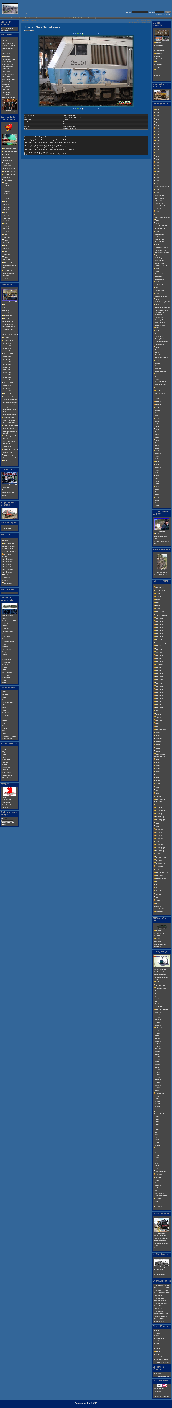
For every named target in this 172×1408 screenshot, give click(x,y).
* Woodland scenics (8, 702)
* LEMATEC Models (8, 641)
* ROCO (4, 626)
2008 (157, 293)
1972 (157, 116)
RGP (157, 775)
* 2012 (6, 202)
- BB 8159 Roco (7, 444)
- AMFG (6, 155)
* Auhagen (5, 718)
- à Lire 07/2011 (7, 160)
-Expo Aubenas (159, 198)
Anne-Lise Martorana (8, 82)
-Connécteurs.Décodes (9, 332)
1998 (157, 211)
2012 (157, 347)
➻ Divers (157, 67)
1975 (157, 125)
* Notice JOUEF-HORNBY (162, 1285)
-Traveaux (158, 443)
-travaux (157, 478)
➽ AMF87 (157, 1354)
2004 (157, 255)
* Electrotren (6, 636)
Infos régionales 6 (7, 569)
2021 (157, 465)
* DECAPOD (5, 713)
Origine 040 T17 (159, 933)
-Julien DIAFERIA (7, 64)
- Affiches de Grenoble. (10, 168)
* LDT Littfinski (6, 772)
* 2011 (6, 183)
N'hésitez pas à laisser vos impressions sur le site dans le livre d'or (52, 18)
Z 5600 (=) (159, 844)
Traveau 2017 (7, 375)
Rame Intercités (159, 1193)
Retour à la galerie (29, 30)
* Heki (4, 707)
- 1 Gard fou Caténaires (10, 399)
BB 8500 (159, 658)
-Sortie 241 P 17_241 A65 (162, 302)
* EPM (4, 683)
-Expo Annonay (159, 195)
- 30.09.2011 (6, 199)
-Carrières (158, 396)
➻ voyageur (157, 56)
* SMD (4, 797)
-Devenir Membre (7, 48)
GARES (158, 903)
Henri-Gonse (6, 92)
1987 (157, 162)
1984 (157, 153)
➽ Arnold (157, 1348)
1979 (157, 137)
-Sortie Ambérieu (160, 322)
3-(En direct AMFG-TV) (9, 551)
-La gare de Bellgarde (161, 341)
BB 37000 (159, 695)
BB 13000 (159, 708)
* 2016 (6, 234)
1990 (158, 171)
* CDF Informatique (8, 770)
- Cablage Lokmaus (8, 329)
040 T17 (159, 930)
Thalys (158, 717)
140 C (158, 609)
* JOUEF (4, 618)
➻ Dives (156, 1272)
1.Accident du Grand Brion (160, 537)
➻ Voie (156, 73)
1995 (157, 189)
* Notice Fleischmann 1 (161, 1300)
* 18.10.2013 (6, 220)
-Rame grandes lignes (161, 1195)
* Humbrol (5, 728)
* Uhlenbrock (6, 759)
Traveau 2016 (7, 372)
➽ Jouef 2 (157, 1333)
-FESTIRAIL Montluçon (162, 310)
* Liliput (4, 639)
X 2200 (158, 768)
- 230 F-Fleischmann (9, 441)
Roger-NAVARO (6, 95)
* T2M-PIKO (5, 623)
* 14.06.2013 (6, 218)
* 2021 (6, 257)
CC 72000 (159, 624)
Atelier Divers (8, 455)
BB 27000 (159, 692)
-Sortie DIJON (159, 271)
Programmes (6, 577)
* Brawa (4, 720)
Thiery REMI (6, 87)
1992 (157, 178)
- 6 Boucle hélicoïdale (9, 414)
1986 (157, 159)
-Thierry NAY (6, 71)
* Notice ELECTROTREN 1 (162, 1290)
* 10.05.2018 (6, 243)
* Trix (3, 633)
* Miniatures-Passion (8, 805)
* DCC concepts (7, 775)
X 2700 (158, 790)
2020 (157, 451)
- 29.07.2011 (6, 188)
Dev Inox (159, 894)
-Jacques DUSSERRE (8, 59)
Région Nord (158, 1394)
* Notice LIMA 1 (159, 1295)
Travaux (7, 337)
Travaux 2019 (7, 380)
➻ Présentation (158, 1269)
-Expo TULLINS (159, 242)
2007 (157, 287)
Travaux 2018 (7, 377)
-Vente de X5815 (159, 239)
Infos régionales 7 (7, 572)
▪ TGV (157, 1090)
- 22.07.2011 (6, 186)
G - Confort (159, 900)
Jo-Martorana (6, 84)
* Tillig (4, 652)
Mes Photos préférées (161, 972)
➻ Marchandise (159, 59)
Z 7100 (158, 823)
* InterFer (5, 807)
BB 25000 (159, 680)
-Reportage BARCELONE (162, 307)
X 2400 (158, 759)
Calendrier (14, 18)
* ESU (4, 680)
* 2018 (6, 240)
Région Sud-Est (159, 1388)
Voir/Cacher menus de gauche (28, 20)
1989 (157, 168)
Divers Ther (160, 640)
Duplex (158, 714)
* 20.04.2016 (6, 237)
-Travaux (157, 334)
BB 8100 (159, 649)
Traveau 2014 (7, 367)
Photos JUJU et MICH (160, 575)
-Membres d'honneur (8, 45)
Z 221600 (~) (160, 863)
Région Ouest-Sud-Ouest (161, 1396)
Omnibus (157, 1145)
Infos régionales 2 (7, 561)
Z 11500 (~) (160, 817)
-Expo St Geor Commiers (162, 206)
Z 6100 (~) (159, 832)
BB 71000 (159, 748)
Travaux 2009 (7, 351)
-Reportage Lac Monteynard (159, 313)
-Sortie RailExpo (160, 325)
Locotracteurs (161, 729)
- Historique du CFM (10, 151)
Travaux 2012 (7, 362)
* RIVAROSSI (6, 675)
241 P (158, 603)
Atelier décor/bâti (9, 417)
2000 (158, 220)
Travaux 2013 (7, 364)
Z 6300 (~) (159, 835)
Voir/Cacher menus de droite (144, 20)
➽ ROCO (156, 1335)
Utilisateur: (128, 12)
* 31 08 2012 (6, 207)
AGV (157, 726)
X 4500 (158, 771)
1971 (157, 113)
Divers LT (159, 751)
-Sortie (158, 404)
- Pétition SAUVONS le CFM (9, 266)
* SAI (3, 731)
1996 (157, 192)
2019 (157, 440)
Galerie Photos (161, 982)
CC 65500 (159, 633)
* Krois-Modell (6, 778)
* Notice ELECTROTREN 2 (162, 1293)
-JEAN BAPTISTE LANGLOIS (7, 68)
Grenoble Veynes (7, 528)
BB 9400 (159, 683)
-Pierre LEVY (6, 76)
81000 (158, 784)
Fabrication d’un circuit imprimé (10, 432)
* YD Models (6, 767)
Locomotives (160, 587)
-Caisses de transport (9, 458)
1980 (158, 140)
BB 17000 (159, 677)
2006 (157, 282)
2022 (157, 476)
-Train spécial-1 (159, 339)
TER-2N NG (159, 866)
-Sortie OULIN (159, 285)
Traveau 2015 (7, 369)
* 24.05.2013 (6, 215)
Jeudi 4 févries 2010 (160, 944)
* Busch (4, 697)
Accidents (159, 911)
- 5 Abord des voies (8, 412)
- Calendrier (6, 177)
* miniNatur (5, 694)
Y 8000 (158, 735)
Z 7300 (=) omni (161, 810)
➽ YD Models (158, 1357)
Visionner (5, 580)
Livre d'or (28, 18)
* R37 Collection (7, 672)
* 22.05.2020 (6, 254)
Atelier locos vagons (11, 449)
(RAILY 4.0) (5, 307)
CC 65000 (159, 630)
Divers (158, 885)
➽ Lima (156, 1343)
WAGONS (159, 875)
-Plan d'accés (6, 53)
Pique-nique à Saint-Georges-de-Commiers (162, 251)
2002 (157, 231)
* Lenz (4, 749)
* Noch (4, 710)
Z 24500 (159, 860)
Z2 (157, 804)
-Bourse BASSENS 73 (161, 357)
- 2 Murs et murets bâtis (10, 402)
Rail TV (6, 575)
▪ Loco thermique (162, 615)
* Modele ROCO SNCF (161, 1316)
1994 (157, 184)
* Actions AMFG (9, 171)
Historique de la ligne (160, 572)
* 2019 (6, 246)
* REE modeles (6, 670)
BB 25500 (159, 655)
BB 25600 (159, 661)
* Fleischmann (6, 662)
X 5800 (158, 762)
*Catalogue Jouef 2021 (9, 621)
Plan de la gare (6, 490)
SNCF (156, 1201)
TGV (157, 711)
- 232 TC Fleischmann (9, 439)
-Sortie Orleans (159, 355)
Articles (158, 534)
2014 (157, 374)
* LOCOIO (5, 765)
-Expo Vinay (158, 208)
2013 (157, 360)
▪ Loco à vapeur (161, 590)
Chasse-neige (161, 878)
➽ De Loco (157, 1373)
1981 (157, 144)
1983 (157, 150)
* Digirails (5, 752)
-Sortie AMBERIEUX (161, 265)
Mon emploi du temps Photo (161, 978)
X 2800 (158, 793)
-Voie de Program (160, 393)
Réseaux (159, 723)
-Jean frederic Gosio (8, 79)
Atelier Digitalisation (11, 436)
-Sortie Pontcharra (160, 371)
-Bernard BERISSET (8, 74)
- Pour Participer (9, 174)
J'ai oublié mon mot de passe (162, 14)
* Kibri (4, 723)
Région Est (157, 1391)
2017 (157, 418)
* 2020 (6, 251)
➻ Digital (157, 75)
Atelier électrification (11, 425)
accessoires (160, 70)
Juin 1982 (157, 936)
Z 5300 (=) (159, 829)
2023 (157, 486)
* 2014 (6, 223)
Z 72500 (158, 796)
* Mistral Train (6, 659)
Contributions (9, 394)
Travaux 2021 (7, 388)
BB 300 (158, 646)
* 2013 (6, 212)
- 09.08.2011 (6, 276)
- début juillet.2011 (8, 273)
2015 (157, 387)
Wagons (159, 53)
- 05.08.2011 (6, 191)
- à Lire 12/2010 (7, 157)
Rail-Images (8, 583)
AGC (157, 787)
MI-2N (158, 854)
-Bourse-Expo (159, 317)
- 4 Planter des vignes (9, 409)
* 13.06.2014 (6, 231)
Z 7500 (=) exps (161, 814)
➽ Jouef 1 (157, 1330)
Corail (158, 888)
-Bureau (7, 56)
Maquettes (160, 62)
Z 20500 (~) (160, 851)
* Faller (4, 705)
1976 (157, 128)
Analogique (8, 315)
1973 (157, 119)
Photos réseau (6, 487)
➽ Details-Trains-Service (161, 1362)
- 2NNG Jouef (7, 446)
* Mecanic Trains (7, 799)
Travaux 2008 (7, 348)
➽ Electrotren (158, 1341)
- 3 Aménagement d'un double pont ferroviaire (10, 406)
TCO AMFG (5, 310)
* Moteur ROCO (159, 1319)
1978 (157, 134)
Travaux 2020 (8, 383)
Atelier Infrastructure (11, 397)
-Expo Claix (158, 200)
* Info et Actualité (10, 148)
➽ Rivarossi (157, 1346)
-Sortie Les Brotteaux (161, 274)
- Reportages (8, 180)
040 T (158, 599)
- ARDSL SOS (7, 166)
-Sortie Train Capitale (161, 247)
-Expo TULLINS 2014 (161, 382)
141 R (158, 593)
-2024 (158, 497)
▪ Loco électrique (161, 643)
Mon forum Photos (160, 974)
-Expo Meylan (159, 203)
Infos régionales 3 (7, 564)
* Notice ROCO (158, 1311)
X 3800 (158, 765)
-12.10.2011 (6, 278)
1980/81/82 (157, 947)
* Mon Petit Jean (7, 738)
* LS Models (6, 628)
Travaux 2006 (7, 343)
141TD (158, 596)
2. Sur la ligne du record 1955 (161, 542)
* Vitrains (5, 646)
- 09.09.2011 (6, 194)
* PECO (4, 692)
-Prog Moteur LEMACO (9, 326)
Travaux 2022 (7, 391)
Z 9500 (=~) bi (161, 820)
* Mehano (5, 657)
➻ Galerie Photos (159, 1274)
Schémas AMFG (7, 313)
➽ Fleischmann (159, 1338)
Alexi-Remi (5, 89)
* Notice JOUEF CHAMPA (162, 1288)
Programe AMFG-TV (11, 543)
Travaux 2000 (8, 340)
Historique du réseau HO (9, 302)
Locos (158, 42)
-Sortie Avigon (159, 258)
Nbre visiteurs (5, 18)
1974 (157, 122)
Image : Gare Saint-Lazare (42, 27)
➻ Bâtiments (158, 64)
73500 (158, 869)
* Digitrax (5, 762)
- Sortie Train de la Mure (162, 186)
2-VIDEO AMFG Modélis (9, 549)
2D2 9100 (159, 664)
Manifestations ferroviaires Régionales (84, 18)
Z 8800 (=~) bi (161, 848)
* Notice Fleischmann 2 (161, 1303)
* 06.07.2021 (6, 260)
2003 (157, 245)
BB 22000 (159, 698)
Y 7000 (158, 732)
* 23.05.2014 (6, 229)
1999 (157, 214)
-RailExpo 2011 (159, 344)
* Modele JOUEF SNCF (161, 1313)
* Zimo (4, 757)
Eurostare (159, 720)
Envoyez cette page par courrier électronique (140, 22)
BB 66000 (159, 739)
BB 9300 (159, 670)
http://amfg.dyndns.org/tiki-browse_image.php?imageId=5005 (45, 140)
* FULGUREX (6, 677)
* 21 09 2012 (6, 210)
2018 (157, 429)
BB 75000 (159, 621)
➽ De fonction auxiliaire (161, 1376)
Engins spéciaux (162, 872)
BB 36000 (159, 686)
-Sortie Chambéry (160, 237)
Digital (6, 319)
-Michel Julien (6, 61)
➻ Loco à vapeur (159, 45)
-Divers (157, 398)
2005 (157, 268)
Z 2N (157, 841)
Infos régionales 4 (7, 567)
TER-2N (157, 1166)
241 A (158, 606)
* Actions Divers (9, 263)
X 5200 (158, 778)
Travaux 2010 (8, 354)
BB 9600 (157, 1064)
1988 (157, 165)
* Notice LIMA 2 (159, 1298)
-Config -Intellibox (7, 324)
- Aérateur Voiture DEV (9, 452)
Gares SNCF (158, 906)
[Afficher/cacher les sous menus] (3, 56)
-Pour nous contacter (8, 51)
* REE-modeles (6, 649)
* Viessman (5, 726)
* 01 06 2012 (6, 204)
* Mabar (4, 654)
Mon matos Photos (160, 969)
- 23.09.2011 (6, 196)
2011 (157, 331)
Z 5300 (158, 826)
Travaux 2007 (7, 346)
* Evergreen (5, 715)
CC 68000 (159, 627)
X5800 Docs (157, 941)
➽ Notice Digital (159, 1321)
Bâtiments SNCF (159, 909)
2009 (157, 299)
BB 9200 (159, 667)
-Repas (157, 352)
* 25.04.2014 (6, 226)
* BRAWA (5, 667)
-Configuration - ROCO (9, 321)
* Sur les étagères (7, 615)
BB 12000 (158, 1085)
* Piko (4, 644)
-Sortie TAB (158, 276)
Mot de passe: (151, 12)
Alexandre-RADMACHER (9, 97)
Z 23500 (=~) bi (161, 857)
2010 (157, 304)
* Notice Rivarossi (159, 1306)
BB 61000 (159, 637)
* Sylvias (4, 700)
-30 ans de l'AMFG (160, 228)
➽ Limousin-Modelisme (161, 1359)
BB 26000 (159, 689)
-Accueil (4, 40)
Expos (4, 498)
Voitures (159, 882)
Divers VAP (160, 612)
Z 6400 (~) (159, 838)
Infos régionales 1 (7, 559)
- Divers (6, 163)
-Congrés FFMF (159, 263)
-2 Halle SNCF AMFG (9, 423)
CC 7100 (159, 652)
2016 (157, 407)
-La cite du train (159, 336)
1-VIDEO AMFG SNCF (8, 546)
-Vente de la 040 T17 (161, 226)
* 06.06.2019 (6, 248)
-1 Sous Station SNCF (9, 420)
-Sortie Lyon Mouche (161, 296)
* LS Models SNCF (7, 631)
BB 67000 (159, 618)
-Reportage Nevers (160, 320)
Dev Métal (159, 891)
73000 (158, 781)
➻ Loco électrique (159, 50)
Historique (5, 540)
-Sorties (157, 459)
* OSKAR (5, 665)
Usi (157, 897)
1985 (157, 156)
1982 (157, 147)
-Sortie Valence (159, 279)
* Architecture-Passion (9, 736)
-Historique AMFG (7, 43)
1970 (158, 110)
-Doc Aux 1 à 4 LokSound (10, 334)
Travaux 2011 (6, 359)
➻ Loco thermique (159, 48)
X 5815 (158, 939)
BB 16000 (159, 674)
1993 (157, 181)
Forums (21, 18)
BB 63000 (159, 742)
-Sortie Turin (158, 368)
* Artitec (4, 733)
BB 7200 (159, 701)
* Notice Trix (158, 1308)
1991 (157, 174)
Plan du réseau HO (10, 305)
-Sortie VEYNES (160, 234)
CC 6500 (159, 705)
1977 (157, 131)
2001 (157, 223)
